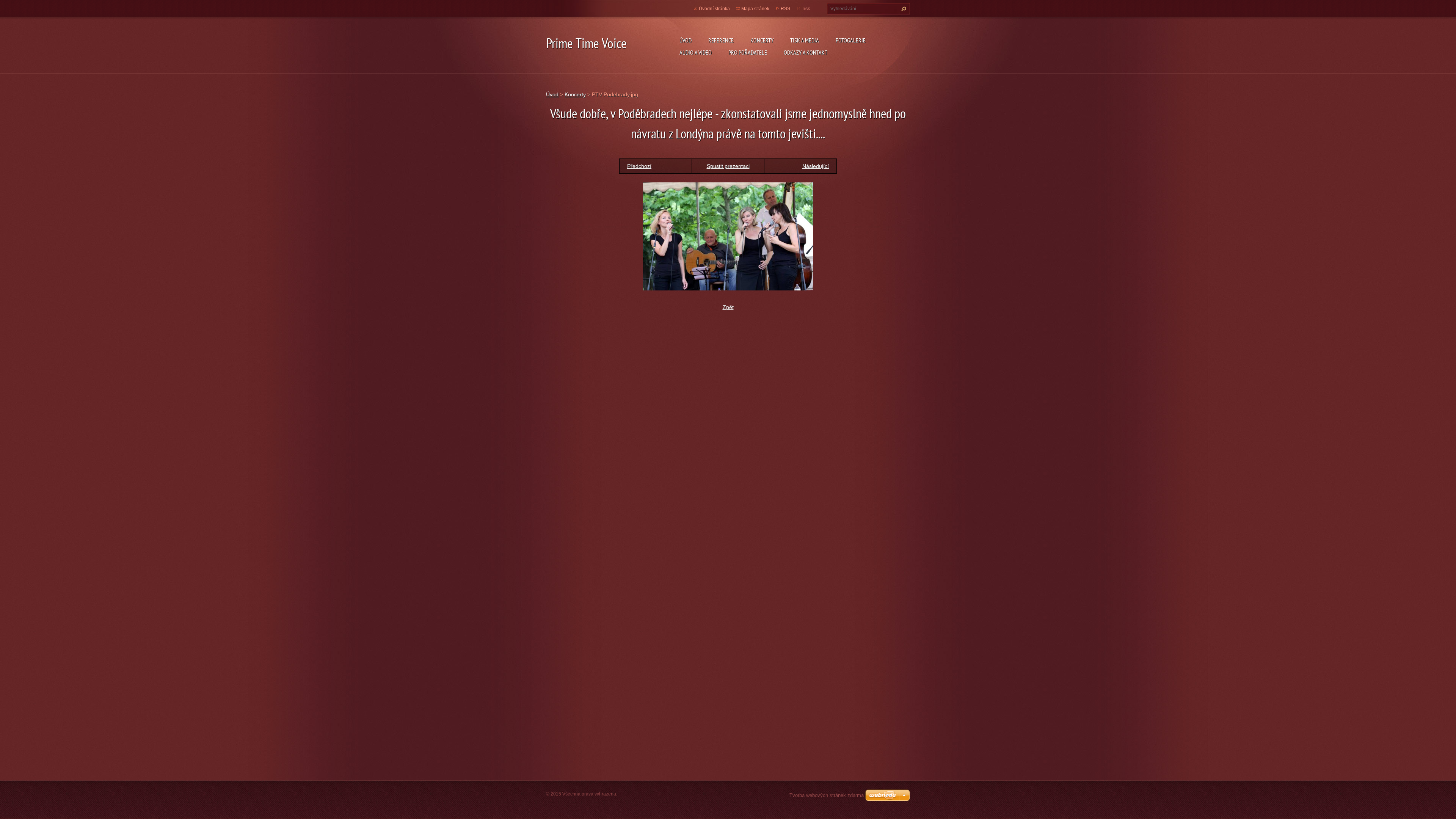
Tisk (806, 8)
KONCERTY (762, 40)
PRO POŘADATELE (747, 52)
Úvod (685, 40)
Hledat (902, 8)
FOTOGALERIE (851, 40)
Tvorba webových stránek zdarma (826, 795)
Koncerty (575, 94)
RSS (785, 8)
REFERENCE (721, 40)
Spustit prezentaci (728, 166)
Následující (815, 166)
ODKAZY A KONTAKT (805, 52)
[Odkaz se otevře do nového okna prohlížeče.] (728, 236)
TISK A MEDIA (804, 40)
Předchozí (639, 166)
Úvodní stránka (714, 8)
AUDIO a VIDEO (695, 52)
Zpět (728, 307)
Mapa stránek (755, 8)
